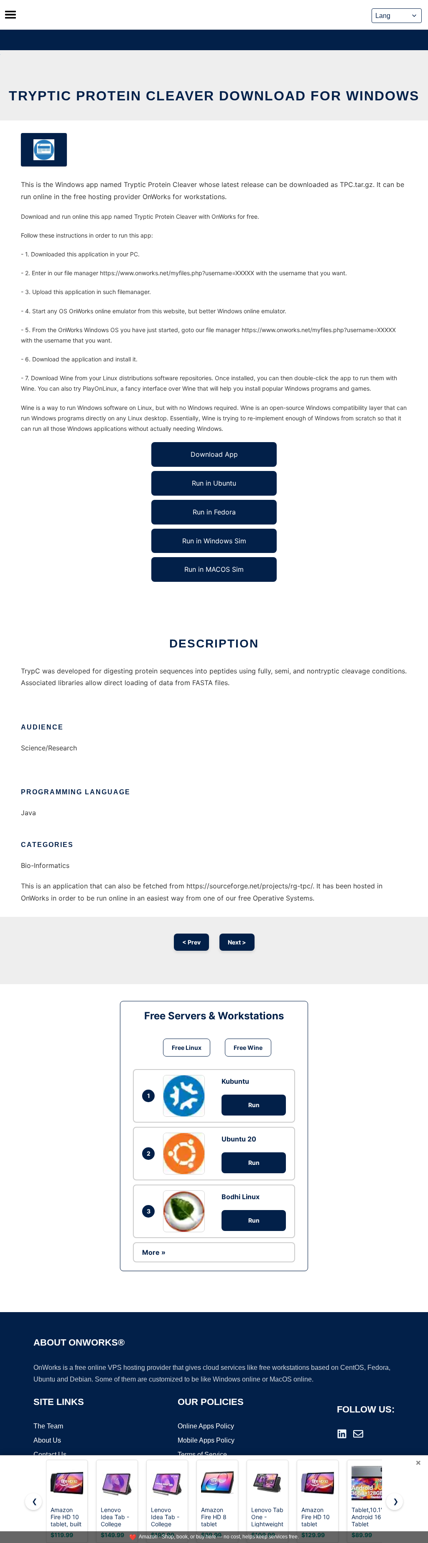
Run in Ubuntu (214, 483)
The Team (48, 1426)
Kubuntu (235, 1081)
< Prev (191, 942)
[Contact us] (358, 1434)
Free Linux (186, 1047)
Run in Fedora (214, 512)
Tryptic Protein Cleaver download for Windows (214, 95)
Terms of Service (202, 1454)
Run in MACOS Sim (214, 569)
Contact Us (49, 1454)
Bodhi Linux (241, 1196)
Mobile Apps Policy (206, 1440)
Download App (214, 454)
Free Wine (248, 1047)
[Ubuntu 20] (186, 1154)
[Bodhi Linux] (186, 1211)
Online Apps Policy (206, 1426)
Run (254, 1104)
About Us (47, 1440)
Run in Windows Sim (214, 541)
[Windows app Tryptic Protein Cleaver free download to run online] (44, 149)
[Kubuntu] (186, 1096)
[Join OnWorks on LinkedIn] (342, 1434)
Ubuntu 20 (239, 1139)
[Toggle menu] (10, 14)
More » (154, 1252)
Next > (237, 942)
